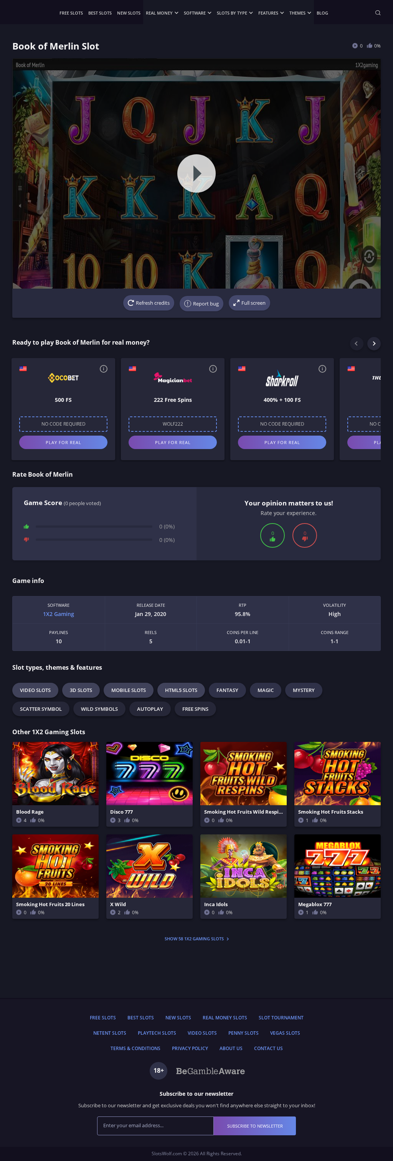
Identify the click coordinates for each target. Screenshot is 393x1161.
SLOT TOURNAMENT (281, 1017)
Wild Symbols (99, 708)
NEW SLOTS (128, 13)
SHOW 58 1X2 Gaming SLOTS (195, 938)
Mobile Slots (128, 690)
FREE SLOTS (71, 13)
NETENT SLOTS (109, 1033)
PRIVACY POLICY (190, 1048)
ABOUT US (231, 1048)
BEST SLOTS (100, 13)
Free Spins (195, 708)
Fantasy (227, 690)
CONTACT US (268, 1048)
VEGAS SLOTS (285, 1033)
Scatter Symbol (41, 708)
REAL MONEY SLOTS (225, 1017)
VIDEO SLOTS (202, 1033)
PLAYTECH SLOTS (157, 1033)
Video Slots (35, 690)
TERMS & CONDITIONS (135, 1048)
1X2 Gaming (58, 614)
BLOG (322, 13)
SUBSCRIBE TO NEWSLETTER (255, 1126)
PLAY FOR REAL (63, 442)
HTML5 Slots (181, 690)
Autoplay (150, 708)
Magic (266, 690)
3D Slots (81, 690)
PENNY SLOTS (243, 1033)
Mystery (304, 690)
